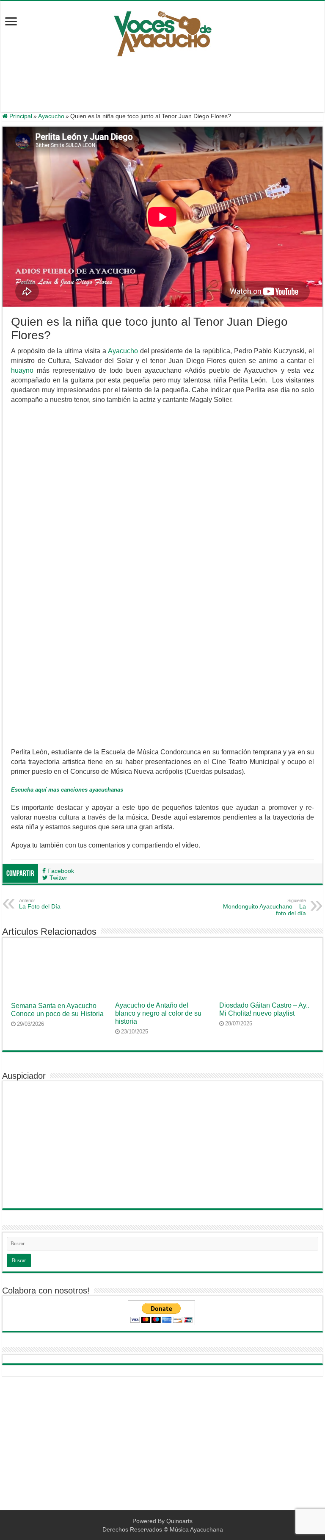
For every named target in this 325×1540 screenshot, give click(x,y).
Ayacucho (51, 116)
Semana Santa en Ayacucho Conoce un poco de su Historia (57, 1009)
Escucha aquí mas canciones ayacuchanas (67, 790)
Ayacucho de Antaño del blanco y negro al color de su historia (158, 1013)
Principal (20, 116)
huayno (22, 370)
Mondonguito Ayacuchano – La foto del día (264, 907)
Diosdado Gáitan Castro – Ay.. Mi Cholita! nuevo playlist (264, 1009)
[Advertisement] (162, 84)
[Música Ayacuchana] (162, 32)
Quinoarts (179, 1521)
